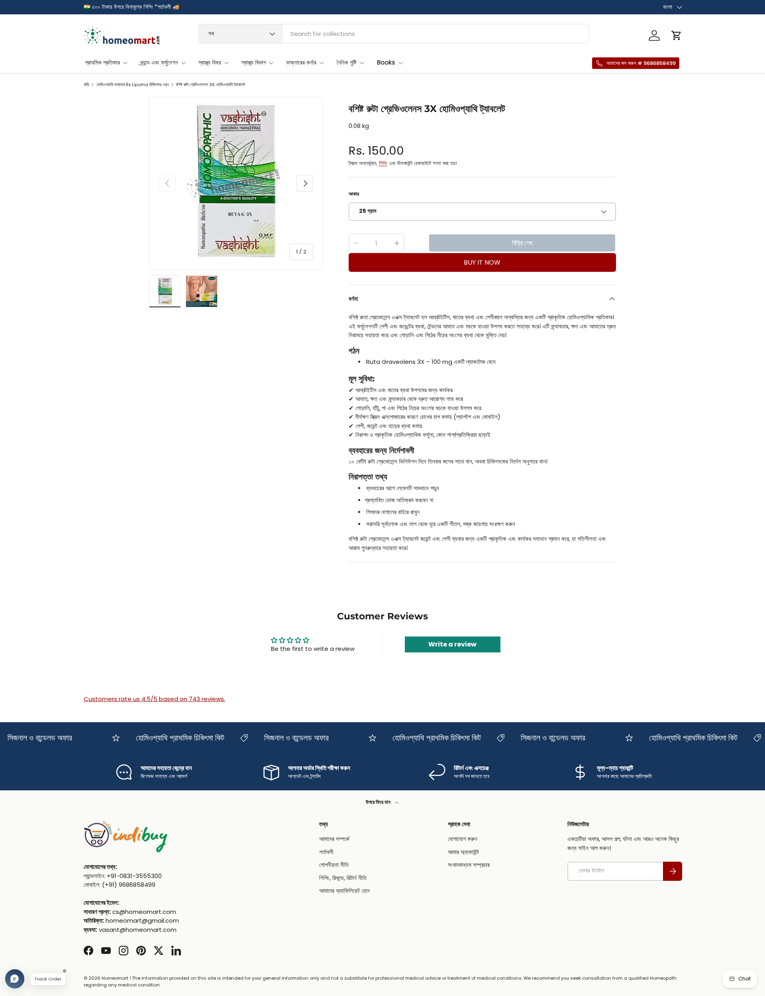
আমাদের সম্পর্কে (334, 839)
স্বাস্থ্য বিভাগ (253, 62)
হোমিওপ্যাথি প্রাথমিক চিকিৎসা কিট (171, 737)
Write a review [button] (452, 644)
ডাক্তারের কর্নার (301, 62)
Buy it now (482, 262)
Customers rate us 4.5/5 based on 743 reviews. (154, 699)
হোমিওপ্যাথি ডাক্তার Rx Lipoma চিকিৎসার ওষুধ (132, 85)
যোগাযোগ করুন (462, 839)
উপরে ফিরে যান (379, 802)
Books (386, 62)
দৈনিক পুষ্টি (347, 62)
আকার (354, 194)
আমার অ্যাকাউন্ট (463, 852)
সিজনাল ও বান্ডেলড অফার (287, 737)
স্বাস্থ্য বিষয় (209, 62)
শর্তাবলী (326, 852)
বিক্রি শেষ (522, 243)
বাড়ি (86, 85)
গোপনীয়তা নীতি (334, 865)
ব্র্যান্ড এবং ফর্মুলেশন (159, 62)
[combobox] (394, 33)
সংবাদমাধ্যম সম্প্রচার (469, 865)
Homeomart (115, 978)
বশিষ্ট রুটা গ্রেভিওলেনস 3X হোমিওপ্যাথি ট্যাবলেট (210, 85)
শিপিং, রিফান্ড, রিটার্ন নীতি (343, 878)
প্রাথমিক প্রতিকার (102, 62)
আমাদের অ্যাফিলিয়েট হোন (344, 891)
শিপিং (383, 163)
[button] (676, 35)
